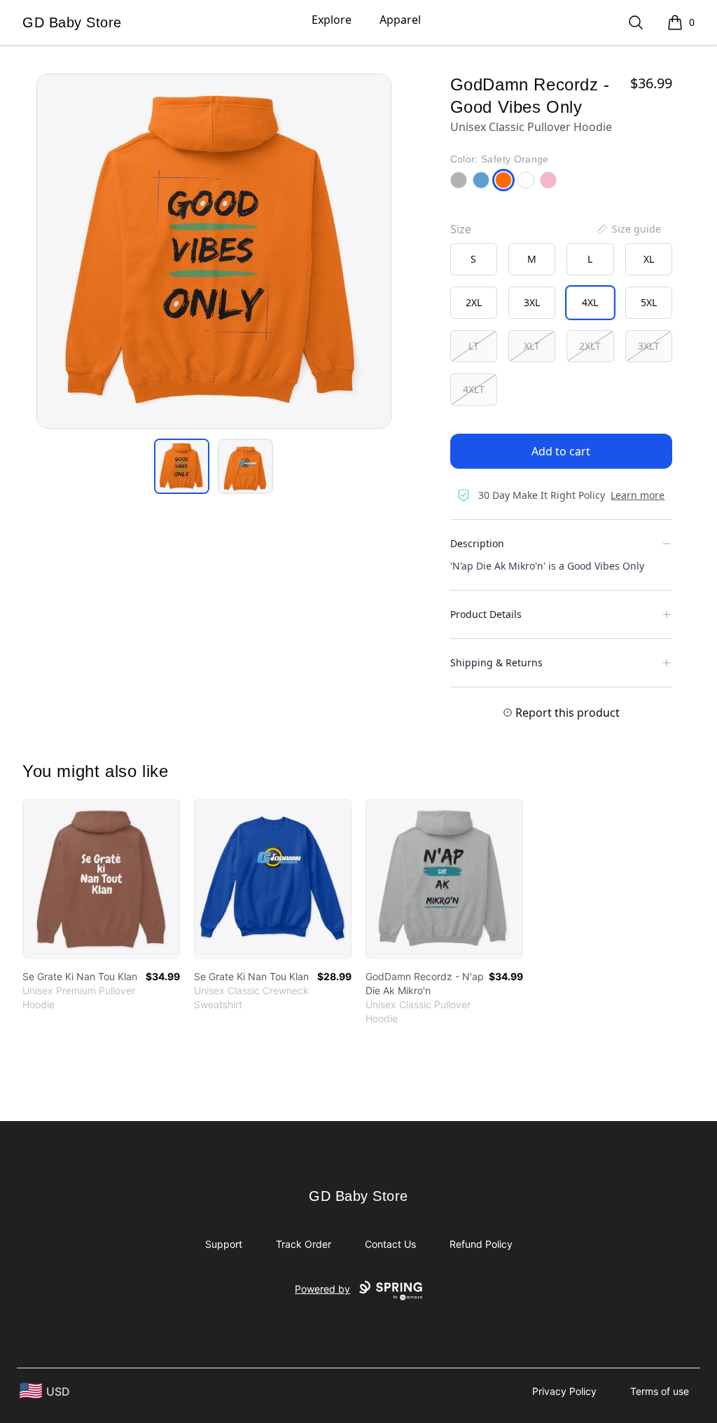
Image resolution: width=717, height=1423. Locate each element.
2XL (474, 302)
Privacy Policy (564, 1391)
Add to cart (560, 451)
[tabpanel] (213, 251)
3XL (532, 302)
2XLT (590, 345)
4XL (590, 302)
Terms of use (659, 1391)
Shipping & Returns (496, 662)
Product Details (486, 614)
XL (648, 259)
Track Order (303, 1244)
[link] (101, 879)
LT (473, 345)
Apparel (400, 19)
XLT (532, 345)
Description (477, 543)
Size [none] (460, 229)
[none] (628, 229)
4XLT (474, 389)
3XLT (649, 345)
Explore (331, 19)
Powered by (322, 1289)
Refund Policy (481, 1244)
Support (223, 1244)
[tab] (181, 466)
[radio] (473, 259)
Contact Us (390, 1244)
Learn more (637, 495)
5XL (649, 302)
